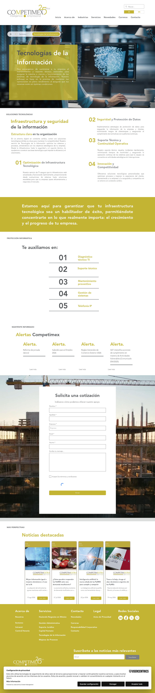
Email (69, 655)
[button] (135, 638)
